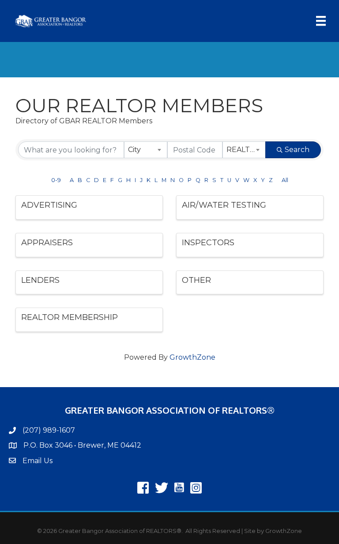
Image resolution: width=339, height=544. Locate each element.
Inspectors (208, 242)
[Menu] (321, 21)
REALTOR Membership (69, 317)
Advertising (49, 205)
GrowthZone (192, 357)
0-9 (56, 180)
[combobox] (145, 149)
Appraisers (47, 242)
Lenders (40, 280)
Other (196, 280)
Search (297, 149)
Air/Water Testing (224, 205)
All (285, 180)
